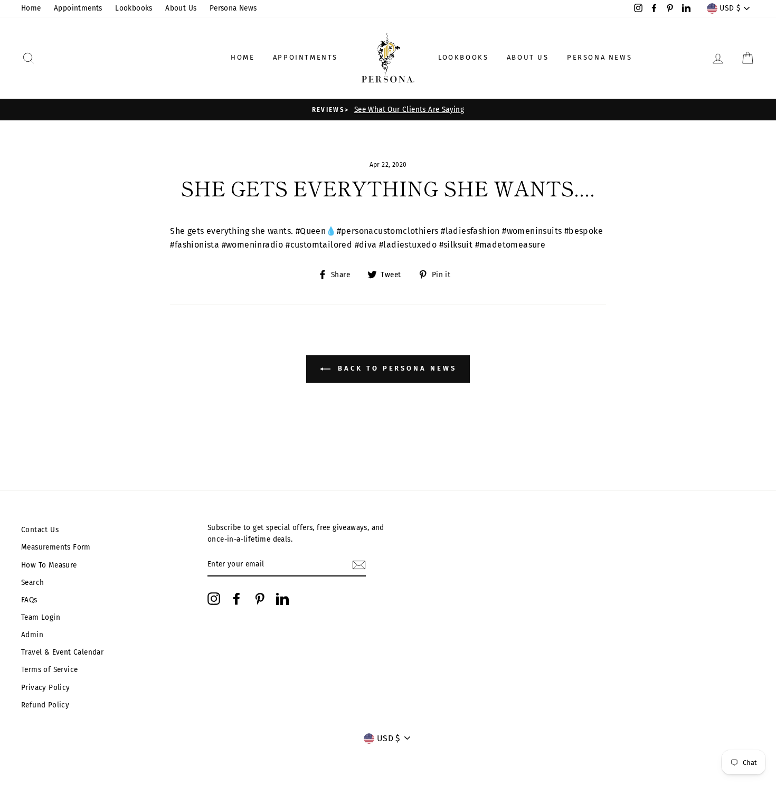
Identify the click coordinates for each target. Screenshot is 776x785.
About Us (180, 8)
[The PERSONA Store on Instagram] (213, 598)
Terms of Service (49, 669)
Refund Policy (45, 705)
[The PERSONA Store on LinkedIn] (282, 598)
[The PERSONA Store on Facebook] (236, 598)
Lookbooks (134, 8)
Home (31, 8)
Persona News (233, 8)
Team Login (40, 617)
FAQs (29, 599)
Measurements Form (56, 547)
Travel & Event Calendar (62, 652)
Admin (32, 634)
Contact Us (40, 529)
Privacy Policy (45, 687)
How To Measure (49, 565)
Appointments (78, 8)
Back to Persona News (396, 369)
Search (32, 582)
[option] (388, 110)
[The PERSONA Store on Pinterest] (259, 598)
